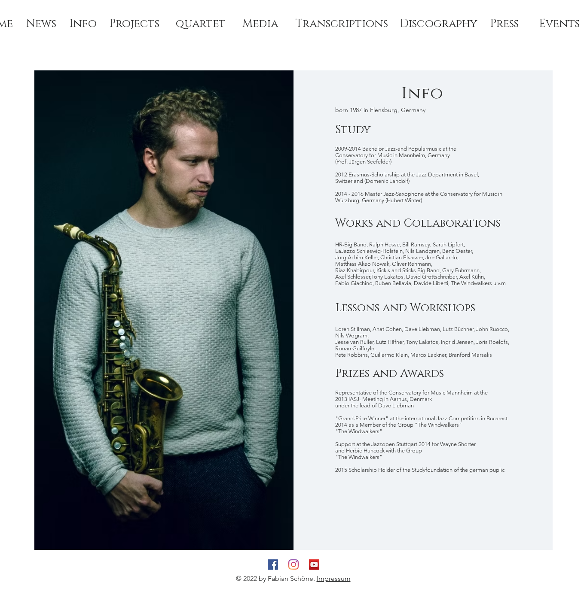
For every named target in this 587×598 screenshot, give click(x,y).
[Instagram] (293, 564)
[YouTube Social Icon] (314, 564)
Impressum (334, 578)
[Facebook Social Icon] (273, 564)
